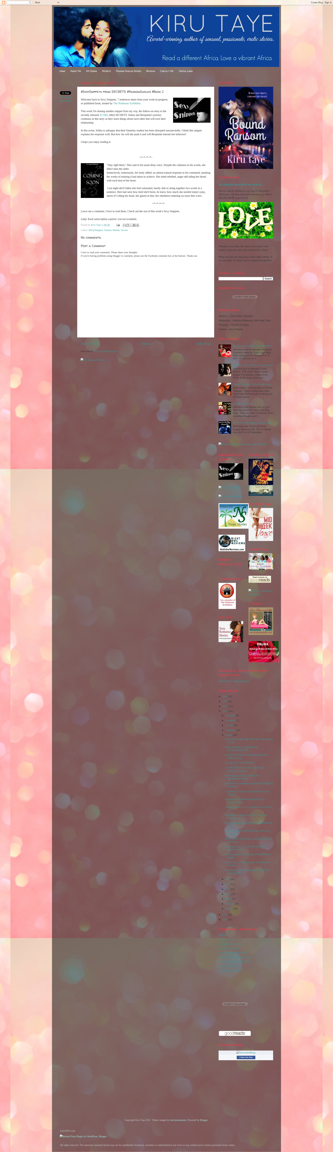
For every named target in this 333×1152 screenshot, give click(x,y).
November (230, 720)
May (227, 889)
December (230, 715)
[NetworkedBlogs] (245, 1052)
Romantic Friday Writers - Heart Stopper (253, 365)
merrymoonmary (178, 1120)
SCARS (104, 114)
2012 (225, 914)
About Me (75, 71)
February (230, 903)
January (229, 908)
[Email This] (124, 225)
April (228, 894)
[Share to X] (131, 225)
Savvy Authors (226, 966)
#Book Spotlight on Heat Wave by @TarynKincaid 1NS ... (241, 748)
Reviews (150, 71)
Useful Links (186, 71)
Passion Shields (111, 230)
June (227, 884)
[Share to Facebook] (134, 225)
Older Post (203, 343)
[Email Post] (117, 224)
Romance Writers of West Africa (234, 961)
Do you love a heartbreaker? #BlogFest (252, 345)
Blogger (204, 1120)
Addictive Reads (226, 939)
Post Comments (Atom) (105, 351)
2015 (225, 701)
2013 (225, 711)
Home (62, 71)
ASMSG (223, 935)
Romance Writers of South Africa (235, 957)
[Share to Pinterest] (137, 225)
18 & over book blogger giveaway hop (252, 422)
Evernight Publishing (229, 948)
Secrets (124, 230)
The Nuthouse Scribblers (126, 103)
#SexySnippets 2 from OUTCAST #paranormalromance (242, 777)
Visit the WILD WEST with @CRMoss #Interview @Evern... (244, 769)
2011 (225, 919)
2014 (225, 706)
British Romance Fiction (230, 944)
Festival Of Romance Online (232, 952)
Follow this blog (246, 1057)
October (229, 725)
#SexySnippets (96, 230)
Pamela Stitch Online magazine (234, 681)
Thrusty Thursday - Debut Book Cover (252, 384)
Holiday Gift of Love (243, 403)
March (228, 898)
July (227, 879)
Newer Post (89, 343)
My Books (91, 71)
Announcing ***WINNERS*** (240, 762)
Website (106, 71)
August (229, 735)
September (230, 730)
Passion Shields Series (128, 71)
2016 (225, 696)
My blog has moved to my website (240, 184)
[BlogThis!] (127, 225)
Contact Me (167, 71)
